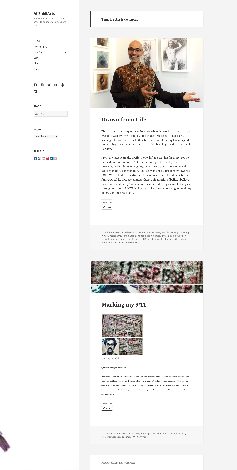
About (37, 63)
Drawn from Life (123, 119)
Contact (38, 69)
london (165, 238)
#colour (113, 235)
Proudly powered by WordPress (118, 462)
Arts (135, 232)
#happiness (144, 235)
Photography (40, 46)
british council (172, 433)
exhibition (124, 238)
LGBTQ (143, 238)
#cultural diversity (127, 235)
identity (135, 238)
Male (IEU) (175, 238)
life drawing (154, 238)
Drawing (156, 232)
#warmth (167, 235)
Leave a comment (130, 242)
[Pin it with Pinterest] (47, 158)
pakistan (126, 436)
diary (183, 433)
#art (106, 235)
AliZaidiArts (44, 13)
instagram (106, 436)
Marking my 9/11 (123, 304)
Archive (128, 232)
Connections (144, 232)
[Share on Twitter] (39, 158)
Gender (166, 232)
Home (37, 40)
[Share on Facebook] (35, 158)
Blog (36, 57)
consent (114, 238)
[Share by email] (55, 158)
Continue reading (122, 193)
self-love (112, 242)
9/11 (162, 433)
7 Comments (142, 436)
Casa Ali (38, 52)
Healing (175, 232)
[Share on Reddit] (43, 158)
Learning (184, 232)
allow (175, 235)
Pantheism (157, 188)
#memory (156, 235)
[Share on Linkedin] (51, 158)
